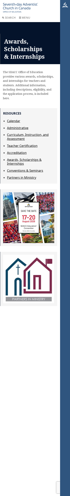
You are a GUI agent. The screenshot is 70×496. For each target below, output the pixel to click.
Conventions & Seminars (25, 170)
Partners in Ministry (21, 177)
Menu (26, 17)
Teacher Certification (22, 146)
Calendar (13, 121)
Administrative (17, 128)
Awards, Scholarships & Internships (24, 162)
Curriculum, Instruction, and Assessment (28, 137)
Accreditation (17, 153)
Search (10, 17)
